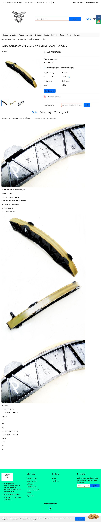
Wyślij (87, 105)
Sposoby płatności (33, 490)
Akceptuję (80, 519)
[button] (31, 474)
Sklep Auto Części (9, 35)
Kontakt (77, 35)
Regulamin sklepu (25, 35)
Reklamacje (30, 484)
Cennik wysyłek (32, 481)
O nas (62, 35)
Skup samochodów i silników (46, 35)
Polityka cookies (32, 487)
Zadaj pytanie (49, 91)
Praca (69, 35)
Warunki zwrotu (32, 478)
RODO (29, 493)
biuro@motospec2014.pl (12, 494)
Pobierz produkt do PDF (55, 97)
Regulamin (30, 496)
